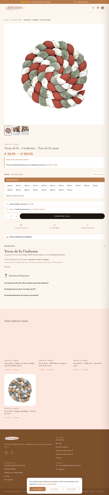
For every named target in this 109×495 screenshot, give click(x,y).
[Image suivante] (101, 74)
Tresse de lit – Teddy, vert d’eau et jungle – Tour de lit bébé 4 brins (19, 364)
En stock (59, 458)
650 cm (61, 190)
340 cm (61, 185)
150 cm (18, 185)
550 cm (44, 190)
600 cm (52, 190)
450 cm (9, 190)
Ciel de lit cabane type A (64, 450)
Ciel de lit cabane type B (64, 454)
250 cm (35, 185)
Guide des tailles (98, 174)
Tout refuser (54, 489)
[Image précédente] (8, 74)
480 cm (26, 190)
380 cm (78, 185)
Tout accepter (37, 489)
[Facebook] (12, 453)
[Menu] (102, 8)
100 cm (10, 185)
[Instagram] (6, 453)
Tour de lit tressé (16, 20)
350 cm (69, 185)
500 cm (35, 190)
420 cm (95, 185)
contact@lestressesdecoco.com (70, 465)
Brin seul (59, 443)
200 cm (26, 185)
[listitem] (8, 130)
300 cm (44, 185)
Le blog (6, 476)
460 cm (18, 190)
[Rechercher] (93, 8)
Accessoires (60, 440)
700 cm (69, 190)
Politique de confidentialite (47, 484)
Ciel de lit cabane (62, 447)
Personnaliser (71, 489)
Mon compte (8, 480)
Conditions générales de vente (14, 465)
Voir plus (7, 266)
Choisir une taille (62, 216)
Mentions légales (10, 469)
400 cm (86, 185)
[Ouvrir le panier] (98, 8)
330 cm (52, 185)
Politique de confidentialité (13, 473)
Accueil (6, 20)
